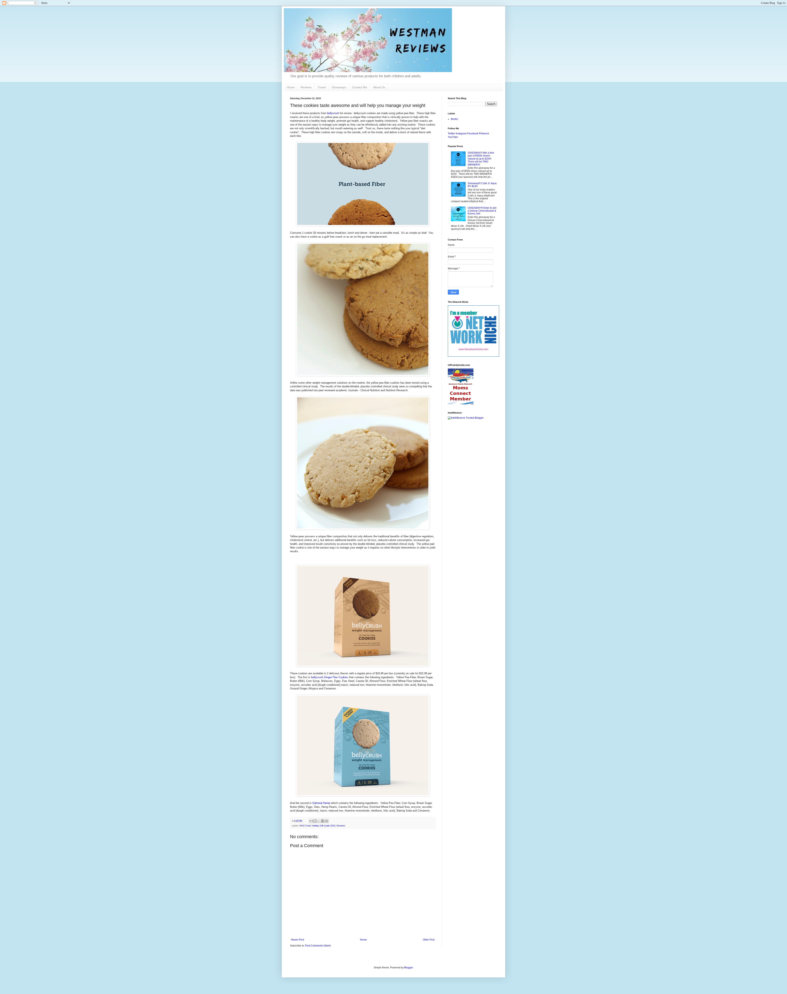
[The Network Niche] (473, 355)
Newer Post (297, 939)
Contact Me (359, 87)
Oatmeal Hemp (321, 803)
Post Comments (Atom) (318, 945)
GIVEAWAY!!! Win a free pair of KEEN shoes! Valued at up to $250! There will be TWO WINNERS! (481, 158)
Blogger (408, 967)
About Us (379, 87)
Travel (322, 87)
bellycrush (333, 113)
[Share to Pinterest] (327, 821)
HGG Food (304, 825)
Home (291, 87)
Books (454, 119)
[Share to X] (319, 821)
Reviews (306, 87)
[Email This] (311, 821)
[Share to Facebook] (323, 821)
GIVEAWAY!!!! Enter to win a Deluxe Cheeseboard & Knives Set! (482, 210)
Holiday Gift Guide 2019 (323, 825)
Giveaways (339, 87)
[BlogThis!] (315, 821)
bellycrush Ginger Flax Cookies (329, 677)
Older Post (428, 939)
